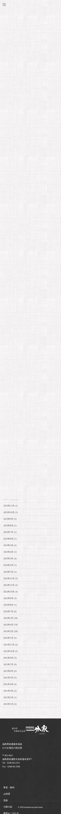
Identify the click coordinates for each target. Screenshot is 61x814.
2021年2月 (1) (10, 697)
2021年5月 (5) (10, 677)
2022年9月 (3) (10, 598)
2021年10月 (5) (10, 651)
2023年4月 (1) (10, 552)
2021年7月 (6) (10, 664)
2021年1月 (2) (10, 704)
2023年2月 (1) (10, 565)
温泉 (5, 800)
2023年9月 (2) (10, 519)
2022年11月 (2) (10, 585)
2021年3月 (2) (10, 691)
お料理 (6, 794)
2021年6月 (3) (10, 671)
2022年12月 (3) (10, 578)
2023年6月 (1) (10, 539)
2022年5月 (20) (10, 618)
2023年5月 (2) (10, 545)
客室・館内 (8, 787)
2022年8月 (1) (10, 605)
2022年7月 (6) (10, 611)
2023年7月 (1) (10, 532)
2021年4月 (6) (10, 684)
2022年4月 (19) (10, 625)
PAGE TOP (56, 787)
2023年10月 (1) (10, 512)
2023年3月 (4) (10, 558)
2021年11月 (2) (10, 645)
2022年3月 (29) (10, 631)
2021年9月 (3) (10, 658)
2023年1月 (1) (10, 572)
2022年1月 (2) (10, 638)
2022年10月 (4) (10, 592)
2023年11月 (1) (10, 506)
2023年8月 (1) (10, 525)
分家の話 (7, 807)
